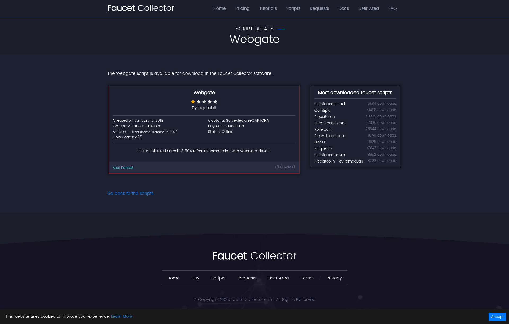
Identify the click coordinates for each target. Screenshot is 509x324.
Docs (344, 8)
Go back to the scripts (130, 193)
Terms (307, 278)
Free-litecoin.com (330, 123)
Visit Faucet (123, 168)
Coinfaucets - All (329, 104)
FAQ (393, 8)
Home (219, 8)
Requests (319, 8)
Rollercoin (323, 129)
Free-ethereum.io (329, 136)
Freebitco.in (324, 117)
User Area (368, 8)
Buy (195, 278)
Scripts (293, 8)
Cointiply (322, 110)
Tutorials (268, 8)
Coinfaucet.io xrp (329, 155)
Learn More (121, 316)
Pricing (242, 8)
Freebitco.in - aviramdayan (338, 161)
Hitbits (319, 142)
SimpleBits (323, 149)
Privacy (334, 278)
